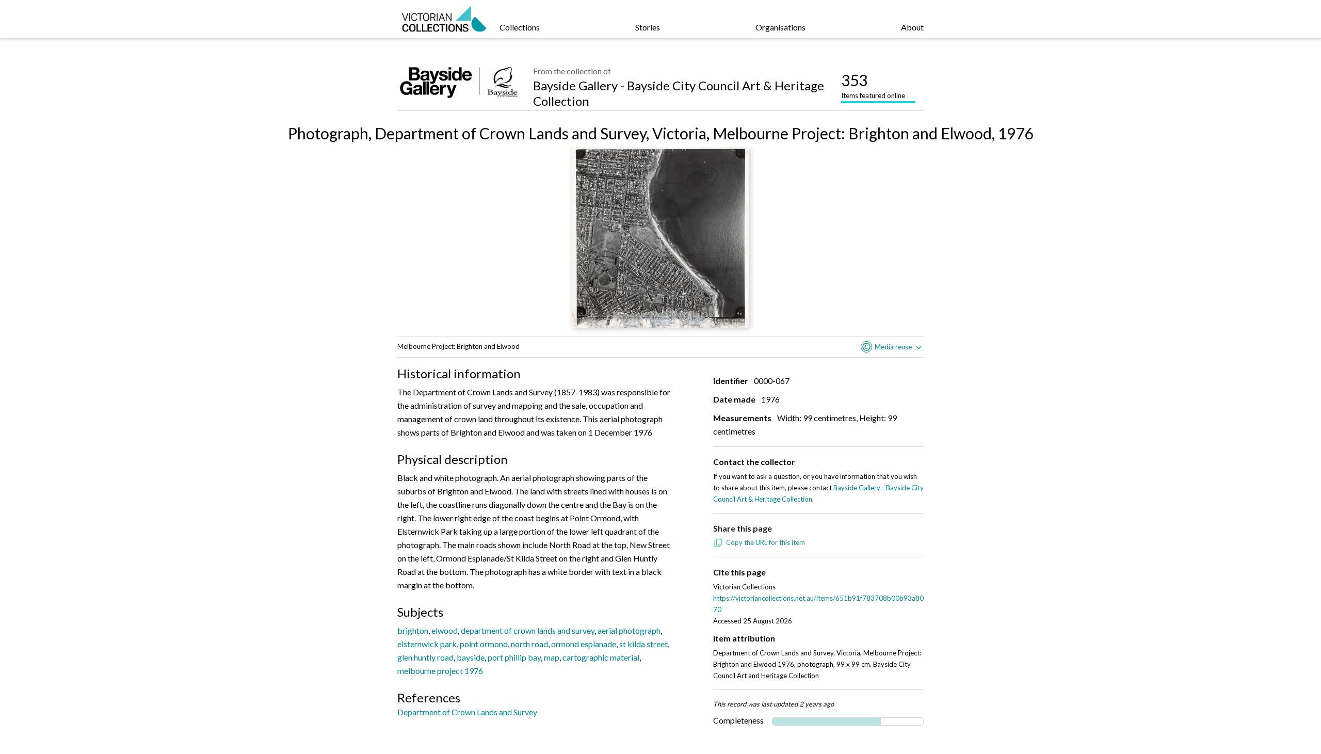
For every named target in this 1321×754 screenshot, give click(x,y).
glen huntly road (425, 657)
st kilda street (643, 644)
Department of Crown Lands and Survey (467, 712)
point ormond (484, 644)
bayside (471, 657)
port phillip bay (514, 657)
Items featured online (873, 85)
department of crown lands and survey (527, 630)
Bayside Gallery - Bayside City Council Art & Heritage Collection (678, 93)
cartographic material (600, 657)
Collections (520, 27)
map (551, 657)
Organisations (780, 27)
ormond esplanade (583, 644)
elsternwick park (427, 644)
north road (529, 644)
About (912, 27)
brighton (412, 630)
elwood (444, 630)
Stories (647, 27)
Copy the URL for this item (765, 542)
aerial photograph (629, 630)
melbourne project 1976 (440, 671)
